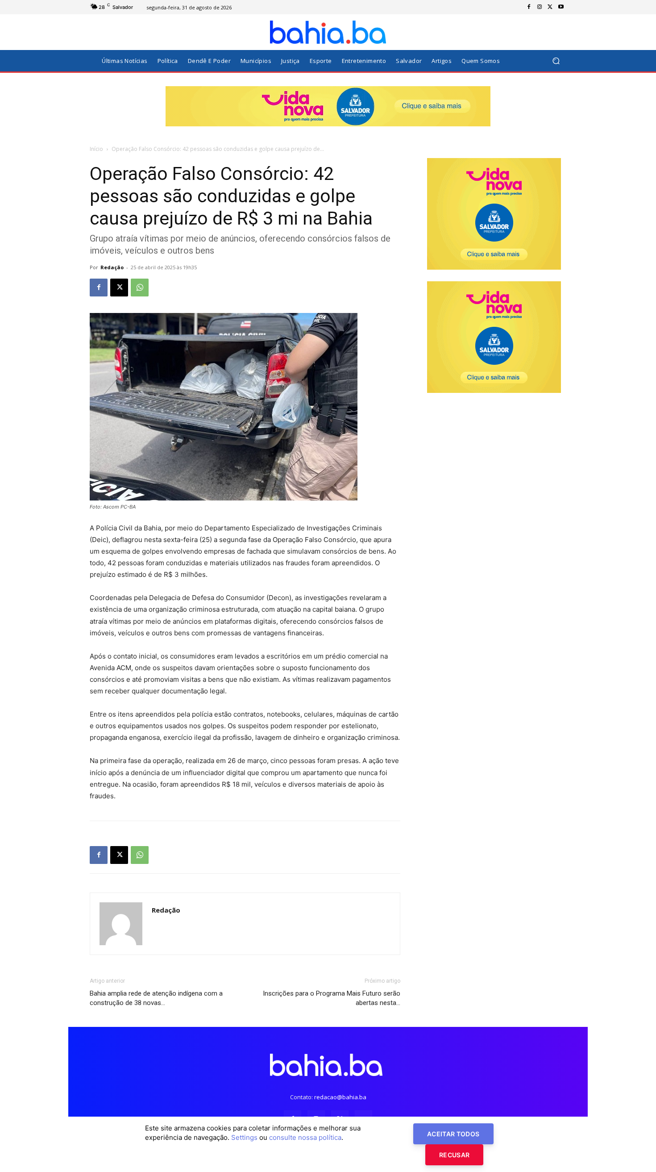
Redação (112, 267)
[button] (555, 60)
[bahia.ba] (328, 32)
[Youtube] (561, 7)
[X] (550, 7)
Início (96, 149)
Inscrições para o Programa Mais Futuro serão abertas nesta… (331, 998)
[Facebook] (528, 7)
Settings (244, 1137)
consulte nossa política (305, 1137)
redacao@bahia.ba (340, 1097)
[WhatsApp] (140, 287)
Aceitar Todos (453, 1134)
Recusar (454, 1155)
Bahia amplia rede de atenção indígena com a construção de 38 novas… (156, 998)
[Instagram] (539, 7)
